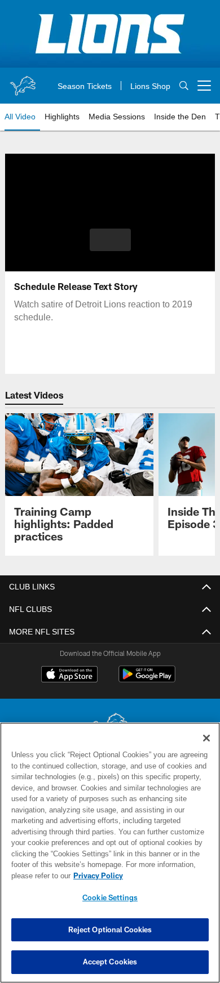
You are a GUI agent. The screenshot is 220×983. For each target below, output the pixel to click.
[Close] (206, 738)
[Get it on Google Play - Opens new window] (147, 680)
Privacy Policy (96, 875)
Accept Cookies (110, 961)
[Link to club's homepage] (22, 81)
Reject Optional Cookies (110, 929)
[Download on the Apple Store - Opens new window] (69, 675)
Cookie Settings (110, 897)
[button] (110, 240)
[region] (110, 852)
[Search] (183, 85)
